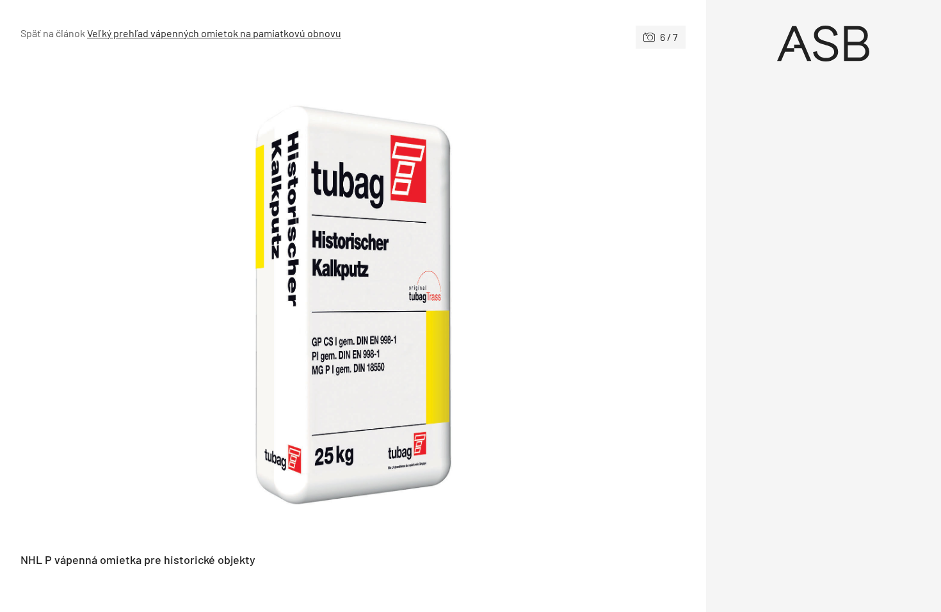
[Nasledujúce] (519, 301)
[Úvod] (824, 43)
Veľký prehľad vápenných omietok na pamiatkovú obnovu (214, 33)
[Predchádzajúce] (186, 301)
